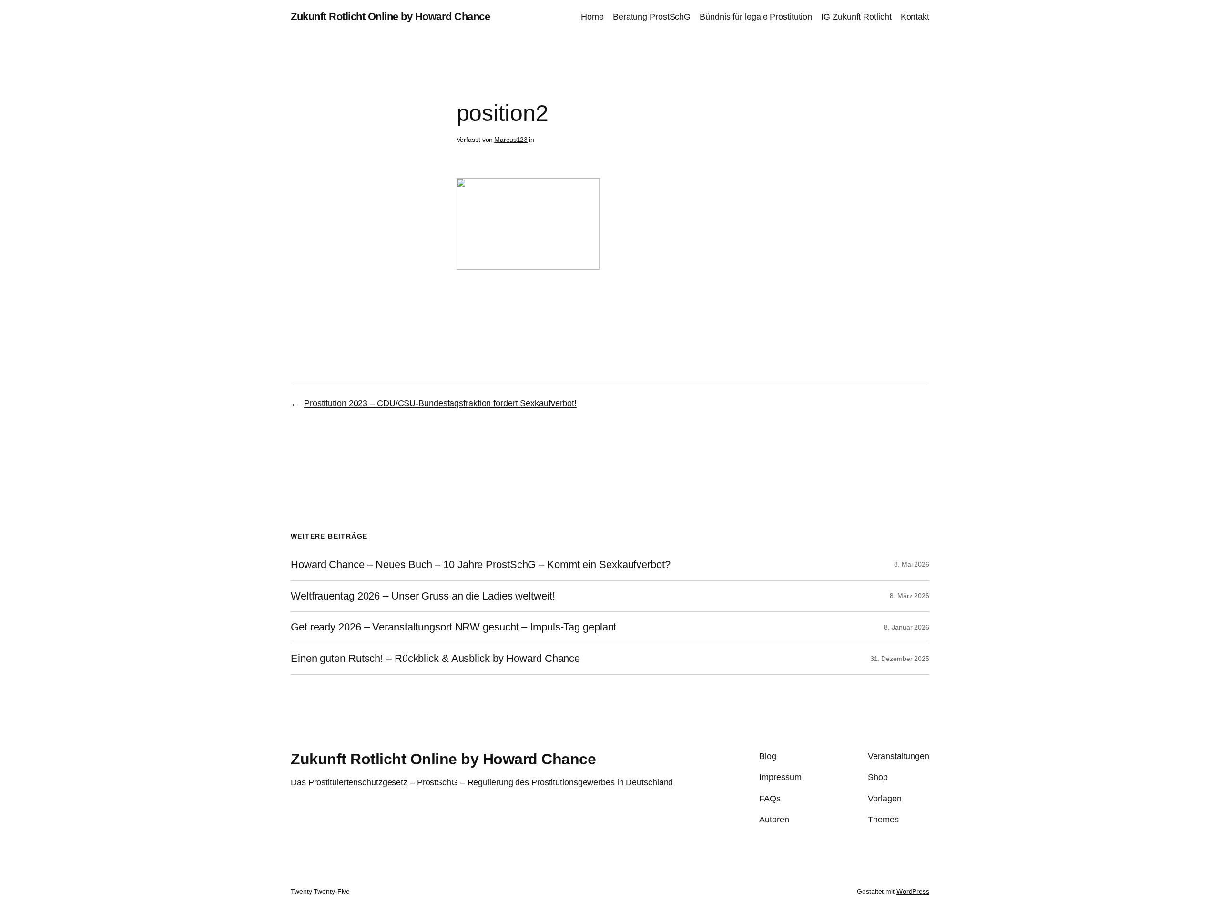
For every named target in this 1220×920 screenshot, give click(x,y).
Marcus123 (511, 139)
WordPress (912, 891)
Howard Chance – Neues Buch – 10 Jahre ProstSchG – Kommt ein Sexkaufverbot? (481, 564)
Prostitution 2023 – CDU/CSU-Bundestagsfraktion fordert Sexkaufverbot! (440, 403)
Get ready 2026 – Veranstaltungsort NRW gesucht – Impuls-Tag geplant (453, 627)
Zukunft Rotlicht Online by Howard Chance (390, 16)
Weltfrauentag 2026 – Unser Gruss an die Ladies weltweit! (423, 596)
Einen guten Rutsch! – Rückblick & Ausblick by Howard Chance (435, 658)
